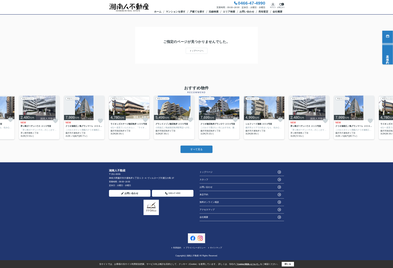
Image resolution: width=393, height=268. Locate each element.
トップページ (206, 172)
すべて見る (196, 149)
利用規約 (177, 248)
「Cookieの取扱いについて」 (247, 264)
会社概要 (277, 11)
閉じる (288, 264)
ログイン (273, 7)
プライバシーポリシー (196, 248)
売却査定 (263, 11)
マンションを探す (175, 11)
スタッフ (204, 179)
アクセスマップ (207, 209)
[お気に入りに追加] (10, 120)
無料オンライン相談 (209, 202)
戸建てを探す (197, 11)
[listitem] (129, 117)
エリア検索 (229, 11)
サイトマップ (216, 248)
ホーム (157, 11)
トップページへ (197, 51)
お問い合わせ (246, 11)
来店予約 (204, 194)
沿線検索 (214, 11)
